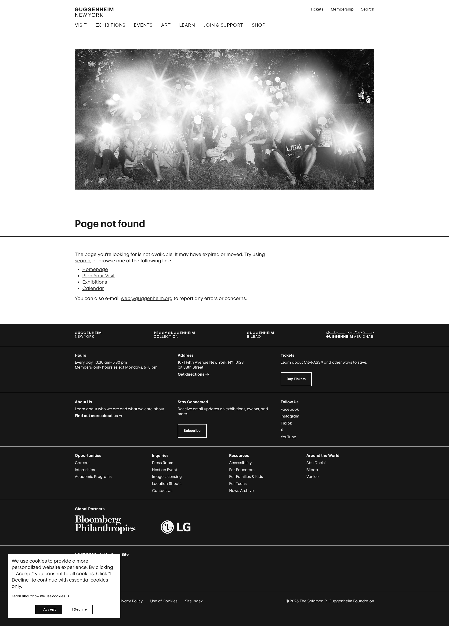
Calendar (93, 288)
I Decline (79, 609)
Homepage (95, 269)
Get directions (191, 374)
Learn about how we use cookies (38, 596)
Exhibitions (110, 25)
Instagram (290, 416)
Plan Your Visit (98, 275)
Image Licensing (167, 476)
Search (367, 9)
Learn (187, 25)
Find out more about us (96, 415)
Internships (85, 469)
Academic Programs (93, 476)
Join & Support (223, 25)
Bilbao (312, 469)
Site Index (194, 601)
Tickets (317, 9)
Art (166, 25)
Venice (312, 476)
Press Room (162, 462)
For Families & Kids (246, 476)
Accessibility (240, 462)
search (83, 261)
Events (143, 25)
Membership (342, 9)
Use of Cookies (163, 601)
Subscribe (192, 431)
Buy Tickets (296, 379)
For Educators (241, 469)
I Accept (48, 609)
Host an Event (164, 469)
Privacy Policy (130, 601)
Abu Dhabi (316, 462)
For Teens (238, 483)
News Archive (241, 490)
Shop (259, 25)
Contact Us (162, 490)
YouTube (288, 437)
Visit (81, 25)
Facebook (290, 409)
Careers (82, 462)
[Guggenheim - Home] (94, 12)
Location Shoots (166, 483)
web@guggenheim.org (147, 298)
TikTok (286, 423)
